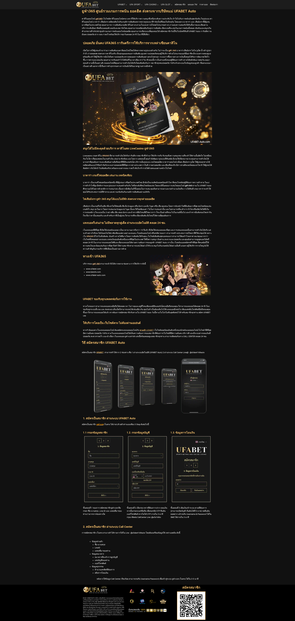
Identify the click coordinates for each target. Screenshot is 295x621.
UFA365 (90, 236)
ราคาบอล (203, 4)
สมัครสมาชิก (180, 4)
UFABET (147, 330)
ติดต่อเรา (214, 4)
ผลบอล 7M (192, 4)
